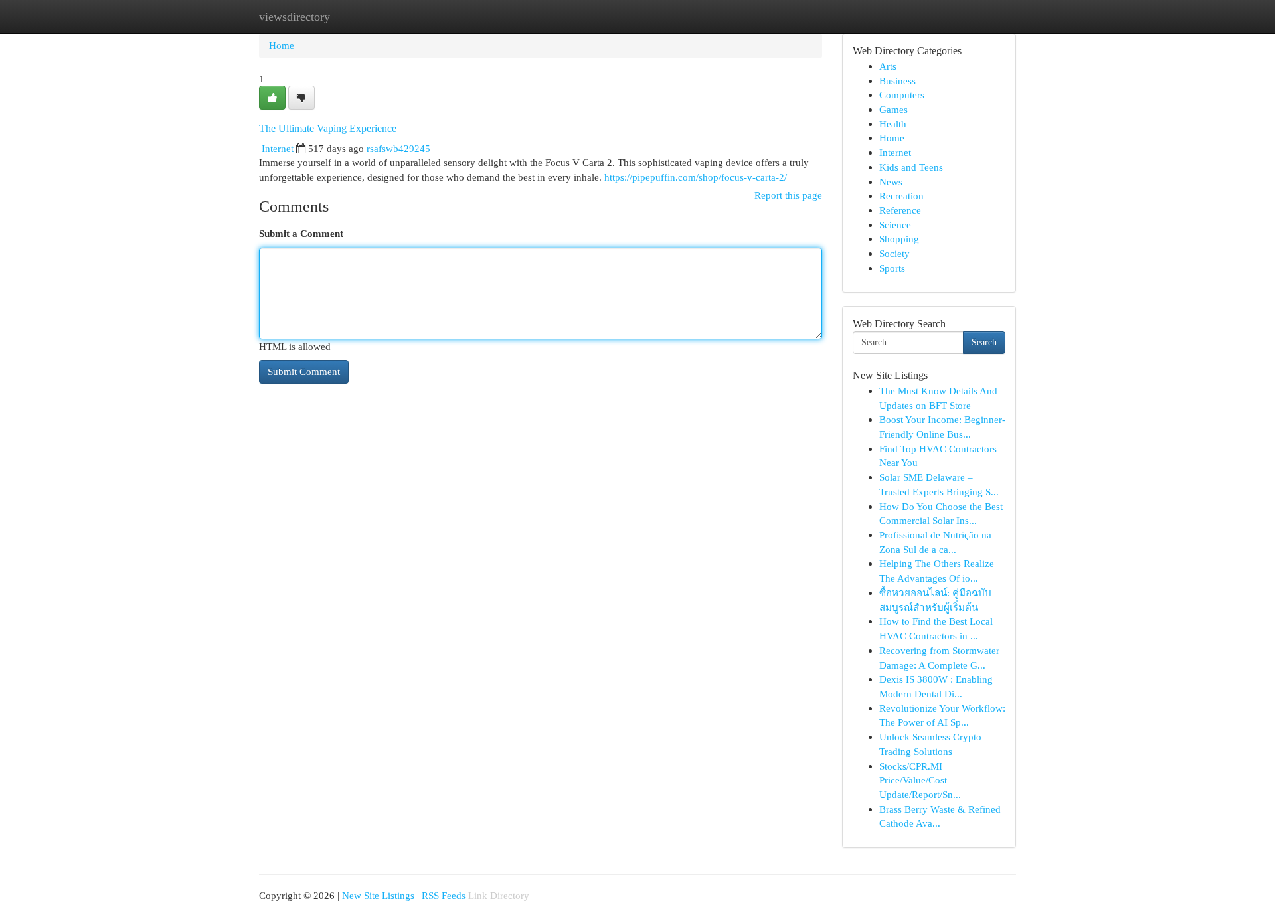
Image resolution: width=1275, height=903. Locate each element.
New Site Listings (378, 895)
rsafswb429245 (398, 148)
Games (893, 109)
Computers (901, 94)
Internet (278, 148)
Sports (892, 268)
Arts (887, 66)
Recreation (901, 195)
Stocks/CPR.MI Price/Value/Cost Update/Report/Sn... (920, 780)
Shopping (899, 238)
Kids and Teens (911, 167)
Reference (900, 210)
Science (895, 224)
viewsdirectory (294, 16)
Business (897, 80)
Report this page (788, 195)
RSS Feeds (444, 895)
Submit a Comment (301, 233)
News (890, 181)
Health (892, 123)
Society (894, 253)
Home (281, 45)
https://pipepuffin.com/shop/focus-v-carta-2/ (695, 177)
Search (984, 342)
